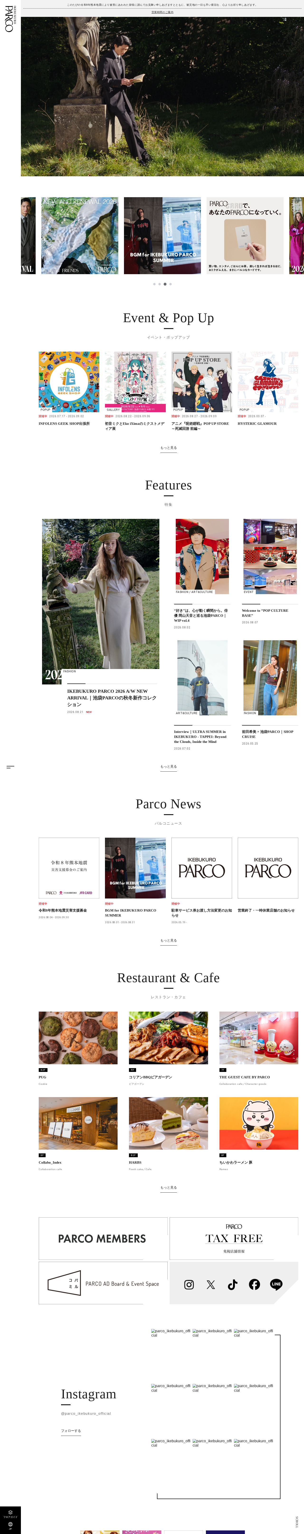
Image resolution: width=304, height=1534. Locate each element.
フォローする (71, 1431)
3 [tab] (165, 284)
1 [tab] (154, 284)
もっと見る (168, 447)
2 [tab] (159, 284)
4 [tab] (170, 284)
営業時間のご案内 (162, 12)
